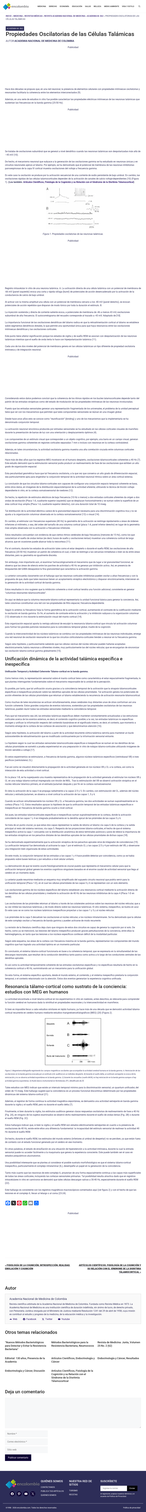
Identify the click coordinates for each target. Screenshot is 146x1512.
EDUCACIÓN (77, 6)
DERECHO (53, 6)
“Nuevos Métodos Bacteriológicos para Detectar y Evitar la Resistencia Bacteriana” (25, 1346)
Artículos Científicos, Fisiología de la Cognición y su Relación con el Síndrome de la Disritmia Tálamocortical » (110, 1268)
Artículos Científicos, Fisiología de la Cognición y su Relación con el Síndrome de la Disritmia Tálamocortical (78, 182)
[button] (139, 6)
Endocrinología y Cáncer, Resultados (118, 1358)
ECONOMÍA (64, 6)
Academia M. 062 (95, 16)
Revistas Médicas (33, 16)
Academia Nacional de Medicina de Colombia (44, 40)
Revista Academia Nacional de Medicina (64, 16)
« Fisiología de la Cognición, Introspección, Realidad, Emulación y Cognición (37, 1267)
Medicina (18, 16)
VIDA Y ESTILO (128, 6)
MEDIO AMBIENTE (111, 6)
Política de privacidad (131, 1508)
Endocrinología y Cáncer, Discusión (25, 1370)
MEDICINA (41, 6)
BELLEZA (97, 6)
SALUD (88, 6)
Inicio (9, 16)
